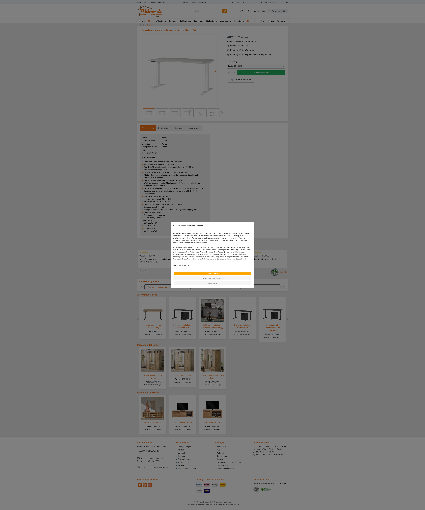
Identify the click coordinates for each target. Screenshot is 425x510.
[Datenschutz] (173, 261)
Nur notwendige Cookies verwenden (213, 278)
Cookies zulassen (212, 273)
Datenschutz (177, 265)
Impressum (185, 265)
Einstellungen (212, 283)
